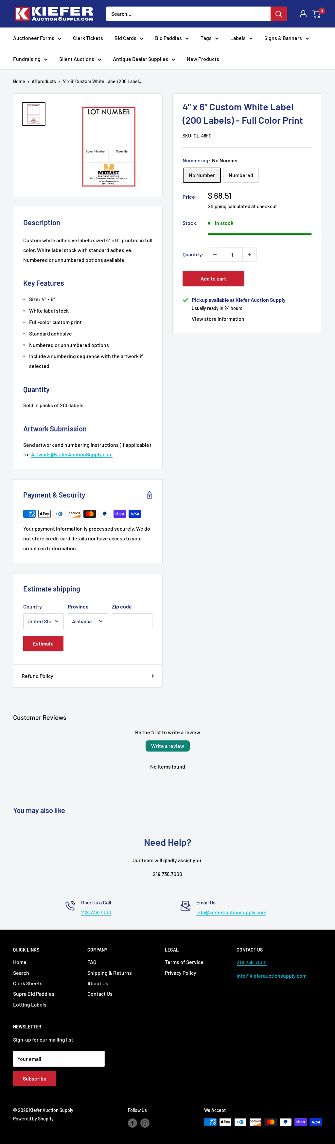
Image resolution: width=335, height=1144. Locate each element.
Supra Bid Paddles (33, 993)
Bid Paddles (168, 38)
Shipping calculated (229, 206)
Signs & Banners (283, 38)
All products (44, 81)
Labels (238, 38)
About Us (97, 983)
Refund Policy (37, 676)
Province (78, 606)
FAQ (91, 962)
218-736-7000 (96, 912)
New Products (203, 59)
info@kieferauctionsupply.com (231, 912)
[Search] (279, 14)
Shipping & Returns (109, 973)
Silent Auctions (76, 59)
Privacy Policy (180, 973)
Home (19, 81)
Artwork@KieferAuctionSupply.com (72, 454)
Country (32, 606)
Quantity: (193, 254)
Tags (206, 38)
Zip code (122, 606)
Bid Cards (125, 38)
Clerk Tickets (88, 38)
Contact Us (100, 993)
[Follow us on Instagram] (145, 1122)
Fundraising (27, 59)
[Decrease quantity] (215, 254)
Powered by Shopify (33, 1118)
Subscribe (34, 1078)
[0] (316, 14)
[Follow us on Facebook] (132, 1122)
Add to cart (213, 278)
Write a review (167, 746)
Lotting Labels (29, 1004)
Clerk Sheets (28, 983)
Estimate (43, 643)
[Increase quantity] (249, 254)
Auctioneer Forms (33, 38)
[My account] (303, 13)
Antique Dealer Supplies (140, 59)
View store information (218, 319)
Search (21, 973)
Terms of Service (184, 962)
